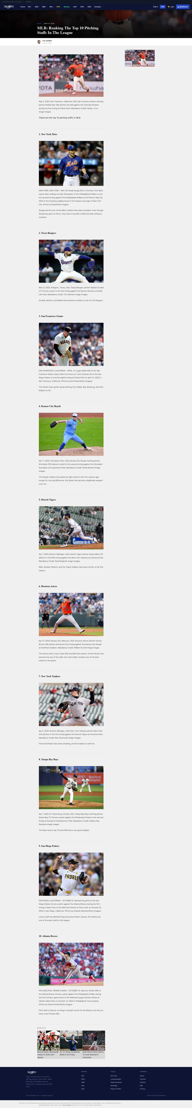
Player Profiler (116, 1089)
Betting (67, 7)
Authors (28, 2)
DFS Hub (114, 1076)
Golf (75, 7)
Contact (97, 7)
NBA (44, 7)
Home (22, 7)
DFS (59, 7)
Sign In (155, 7)
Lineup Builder (116, 1079)
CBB (90, 7)
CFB (82, 7)
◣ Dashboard (183, 7)
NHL (52, 7)
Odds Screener (116, 1082)
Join (162, 7)
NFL (30, 7)
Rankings (114, 1086)
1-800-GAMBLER (67, 1105)
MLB (37, 7)
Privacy (143, 1089)
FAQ (141, 1086)
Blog (39, 23)
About (142, 1076)
